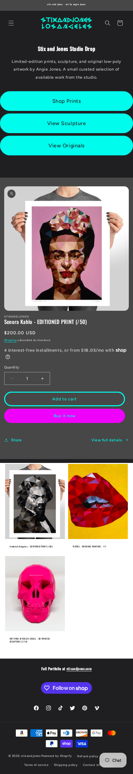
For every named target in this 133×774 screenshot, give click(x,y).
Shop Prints (66, 101)
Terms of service (36, 765)
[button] (11, 23)
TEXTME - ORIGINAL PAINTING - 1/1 (90, 546)
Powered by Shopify (56, 756)
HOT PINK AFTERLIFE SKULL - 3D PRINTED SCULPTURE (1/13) (30, 640)
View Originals (66, 145)
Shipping (10, 340)
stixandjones (30, 756)
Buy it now (65, 415)
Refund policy (87, 756)
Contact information (98, 765)
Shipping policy (66, 765)
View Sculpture (66, 123)
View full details (106, 440)
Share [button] (16, 440)
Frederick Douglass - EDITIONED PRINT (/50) (31, 546)
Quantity (11, 367)
